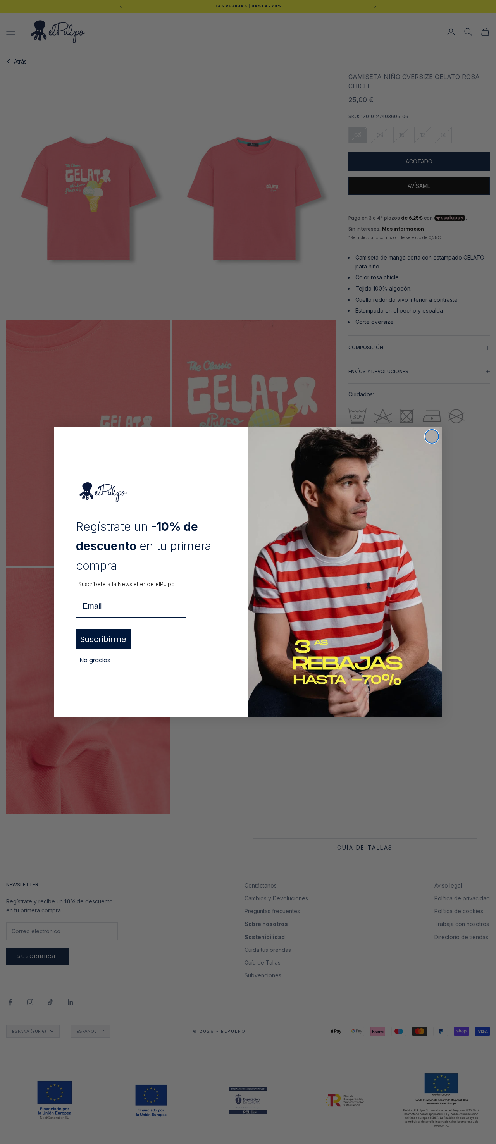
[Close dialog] (432, 436)
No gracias (95, 660)
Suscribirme (103, 639)
